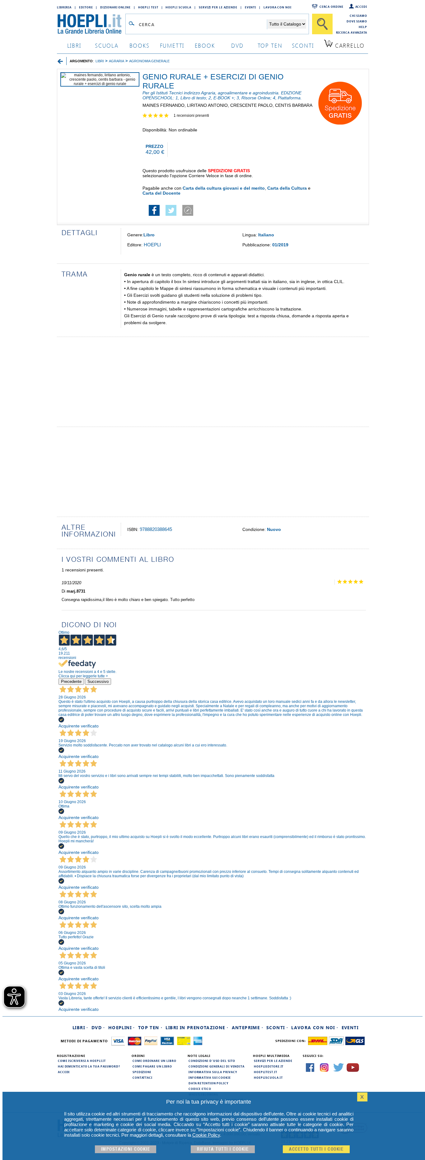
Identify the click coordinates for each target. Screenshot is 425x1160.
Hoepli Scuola (178, 7)
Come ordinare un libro (154, 1061)
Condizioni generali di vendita (217, 1066)
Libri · (80, 1027)
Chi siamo (358, 15)
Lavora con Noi (278, 7)
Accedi (361, 6)
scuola (107, 45)
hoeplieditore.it (268, 1066)
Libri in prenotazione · (197, 1027)
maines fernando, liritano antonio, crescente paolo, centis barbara (227, 105)
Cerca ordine (331, 6)
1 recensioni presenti (191, 115)
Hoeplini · (121, 1027)
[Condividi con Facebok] (154, 214)
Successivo (98, 681)
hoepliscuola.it (268, 1077)
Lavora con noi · (314, 1027)
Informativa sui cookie (210, 1077)
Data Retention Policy (208, 1083)
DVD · (98, 1027)
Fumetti (172, 45)
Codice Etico (200, 1089)
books (139, 45)
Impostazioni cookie (125, 1149)
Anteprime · (247, 1027)
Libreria (64, 7)
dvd (237, 45)
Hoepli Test (148, 7)
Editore (86, 7)
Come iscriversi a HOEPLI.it (82, 1061)
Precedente (71, 681)
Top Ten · (150, 1027)
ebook (205, 45)
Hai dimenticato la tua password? (89, 1066)
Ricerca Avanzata (351, 32)
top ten (270, 45)
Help (363, 27)
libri (74, 45)
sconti (303, 45)
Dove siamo (357, 21)
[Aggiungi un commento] (187, 214)
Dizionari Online (115, 7)
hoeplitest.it (265, 1072)
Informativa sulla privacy (213, 1072)
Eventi (250, 7)
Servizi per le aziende (218, 7)
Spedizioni (142, 1072)
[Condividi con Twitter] (171, 214)
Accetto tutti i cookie (316, 1149)
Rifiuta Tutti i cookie (223, 1149)
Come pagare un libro (152, 1066)
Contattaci (142, 1077)
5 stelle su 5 (158, 116)
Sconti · (277, 1027)
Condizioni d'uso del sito (212, 1061)
